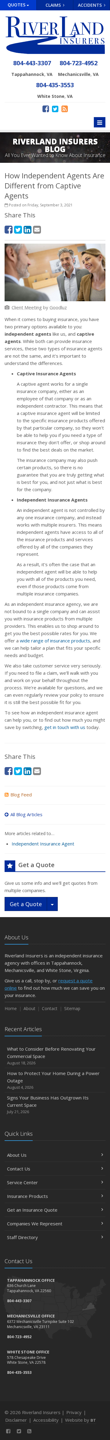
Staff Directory (22, 1237)
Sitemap (72, 1008)
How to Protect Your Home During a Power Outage (53, 1080)
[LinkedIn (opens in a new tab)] (27, 229)
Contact (49, 1008)
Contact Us (18, 1169)
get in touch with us (64, 727)
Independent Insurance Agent (43, 844)
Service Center (22, 1182)
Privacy (74, 1412)
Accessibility (46, 1420)
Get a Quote (26, 904)
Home (11, 1008)
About (29, 1008)
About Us (17, 1155)
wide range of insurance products (55, 641)
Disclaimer (16, 1420)
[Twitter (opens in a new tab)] (55, 108)
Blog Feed (21, 794)
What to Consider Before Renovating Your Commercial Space (51, 1056)
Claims (54, 5)
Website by (80, 1420)
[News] (64, 108)
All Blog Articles (26, 814)
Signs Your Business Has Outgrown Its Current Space (48, 1104)
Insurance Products (27, 1196)
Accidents (90, 5)
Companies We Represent (34, 1223)
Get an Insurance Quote (32, 1210)
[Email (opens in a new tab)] (37, 229)
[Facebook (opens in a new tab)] (45, 108)
